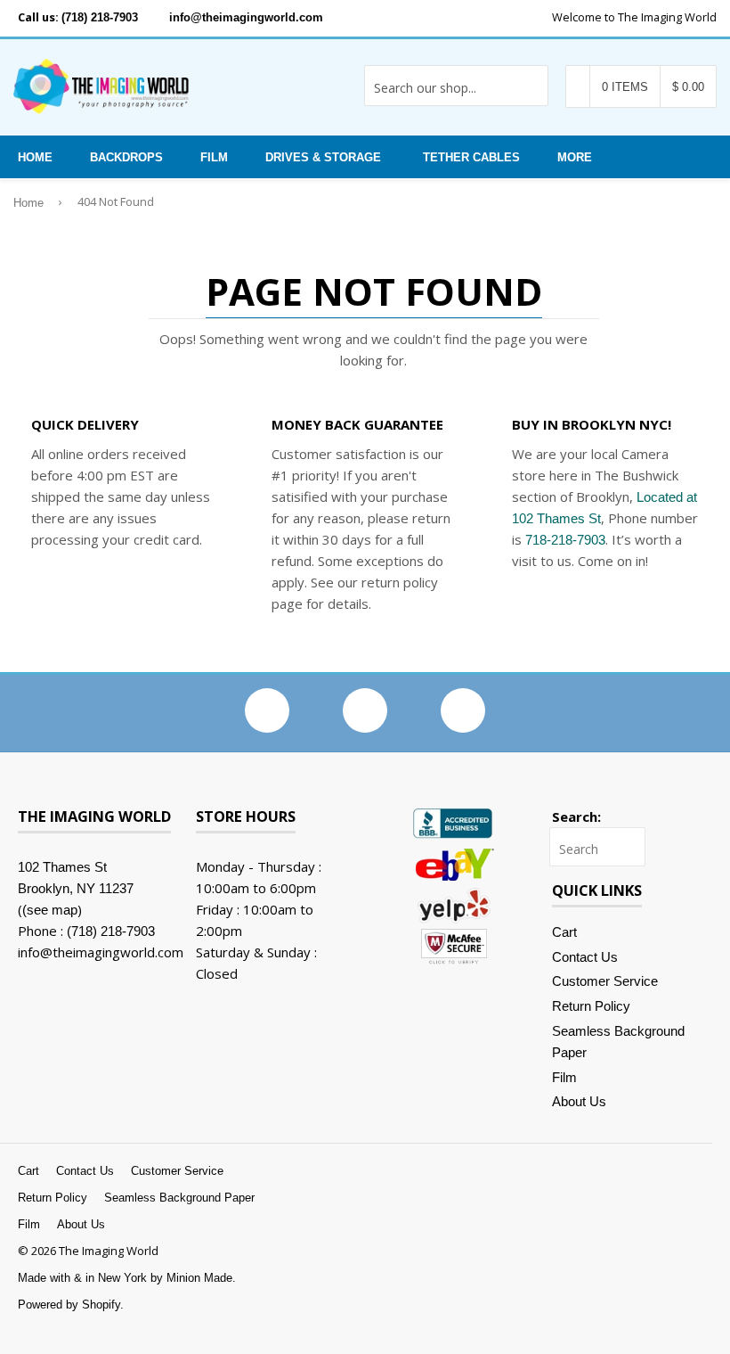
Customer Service (605, 981)
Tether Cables (471, 157)
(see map (49, 909)
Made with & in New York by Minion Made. (127, 1277)
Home (35, 157)
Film (214, 157)
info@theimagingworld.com (246, 17)
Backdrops (126, 157)
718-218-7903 (565, 539)
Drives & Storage (323, 157)
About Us (579, 1101)
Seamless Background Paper (179, 1197)
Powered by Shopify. (71, 1304)
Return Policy (591, 1005)
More (574, 157)
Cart (564, 932)
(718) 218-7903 (99, 17)
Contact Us (585, 956)
